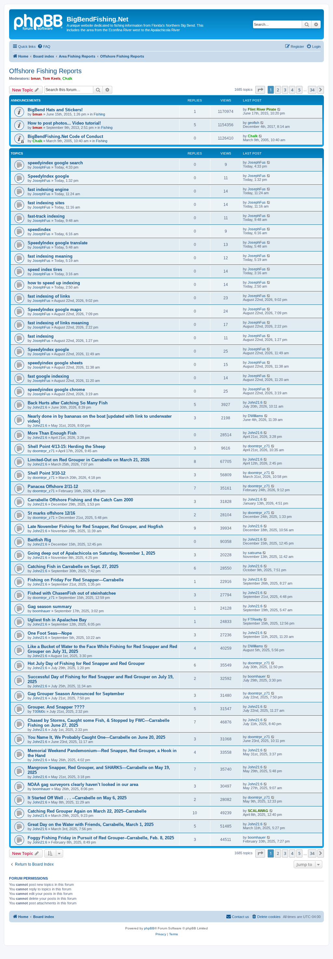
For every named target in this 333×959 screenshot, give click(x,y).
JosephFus (41, 167)
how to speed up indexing (54, 282)
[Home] (39, 21)
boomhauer (41, 611)
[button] (260, 90)
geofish (253, 123)
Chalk (67, 78)
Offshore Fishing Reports (45, 70)
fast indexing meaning (50, 256)
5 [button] (299, 90)
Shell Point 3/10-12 (46, 473)
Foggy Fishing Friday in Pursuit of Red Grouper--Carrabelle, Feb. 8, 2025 (101, 837)
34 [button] (312, 90)
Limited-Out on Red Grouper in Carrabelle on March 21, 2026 (89, 459)
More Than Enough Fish (52, 433)
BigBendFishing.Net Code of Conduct (65, 136)
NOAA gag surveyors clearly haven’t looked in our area (83, 784)
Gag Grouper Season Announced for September (76, 693)
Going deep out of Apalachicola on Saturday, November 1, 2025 (91, 553)
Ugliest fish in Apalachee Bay (57, 619)
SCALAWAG (258, 811)
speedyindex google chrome (56, 389)
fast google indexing (48, 376)
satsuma (254, 553)
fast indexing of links (49, 296)
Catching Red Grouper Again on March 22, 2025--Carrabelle (87, 811)
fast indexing (41, 336)
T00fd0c (39, 711)
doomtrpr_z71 (44, 451)
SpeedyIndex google (48, 176)
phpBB (149, 928)
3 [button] (285, 90)
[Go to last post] (279, 109)
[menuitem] (43, 46)
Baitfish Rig (39, 539)
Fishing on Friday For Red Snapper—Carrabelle (76, 579)
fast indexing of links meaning (58, 322)
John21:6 (40, 407)
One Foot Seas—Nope (50, 633)
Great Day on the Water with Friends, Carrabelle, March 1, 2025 (90, 824)
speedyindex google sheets (55, 362)
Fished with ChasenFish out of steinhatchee (72, 593)
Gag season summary (50, 606)
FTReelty (255, 619)
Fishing (99, 114)
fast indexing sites (46, 202)
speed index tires (45, 269)
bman (36, 78)
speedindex (39, 229)
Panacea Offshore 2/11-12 (53, 486)
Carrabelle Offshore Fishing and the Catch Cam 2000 (80, 499)
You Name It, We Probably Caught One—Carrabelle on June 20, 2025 (96, 737)
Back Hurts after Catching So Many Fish (68, 402)
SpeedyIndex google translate (57, 242)
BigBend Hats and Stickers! (55, 109)
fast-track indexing (46, 216)
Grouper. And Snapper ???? (56, 707)
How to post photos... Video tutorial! (64, 123)
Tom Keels (51, 78)
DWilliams (255, 416)
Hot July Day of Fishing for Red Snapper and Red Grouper (86, 663)
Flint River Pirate (262, 109)
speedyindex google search (55, 162)
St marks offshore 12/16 (51, 513)
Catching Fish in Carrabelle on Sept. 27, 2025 (73, 566)
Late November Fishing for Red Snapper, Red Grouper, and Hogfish (95, 526)
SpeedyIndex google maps (54, 309)
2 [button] (278, 90)
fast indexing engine (48, 189)
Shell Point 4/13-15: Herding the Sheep (66, 446)
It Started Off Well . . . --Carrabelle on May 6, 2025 (77, 797)
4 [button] (292, 90)
